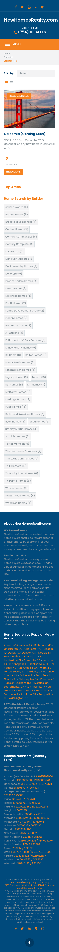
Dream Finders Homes (21, 281)
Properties (8, 57)
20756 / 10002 (28, 833)
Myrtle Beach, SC (14, 671)
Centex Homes (16, 229)
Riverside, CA (41, 683)
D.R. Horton (14, 251)
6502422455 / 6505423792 (32, 818)
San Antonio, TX (35, 686)
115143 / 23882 (31, 844)
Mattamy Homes (18, 392)
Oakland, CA (34, 671)
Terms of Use (16, 882)
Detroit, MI (44, 652)
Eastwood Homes (18, 296)
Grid (6, 82)
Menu (13, 44)
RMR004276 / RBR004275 (37, 840)
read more (13, 171)
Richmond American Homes (24, 414)
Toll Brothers (16, 466)
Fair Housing (44, 882)
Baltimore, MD (43, 645)
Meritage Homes (17, 399)
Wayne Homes (16, 488)
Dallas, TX (14, 652)
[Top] (29, 942)
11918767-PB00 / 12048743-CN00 (31, 852)
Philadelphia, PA (28, 679)
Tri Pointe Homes (18, 481)
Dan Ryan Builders (18, 259)
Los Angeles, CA (28, 668)
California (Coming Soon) (24, 134)
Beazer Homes (16, 214)
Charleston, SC (13, 649)
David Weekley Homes (21, 266)
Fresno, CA (30, 656)
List (11, 82)
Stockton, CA (28, 694)
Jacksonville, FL (39, 664)
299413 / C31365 (32, 837)
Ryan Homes (15, 421)
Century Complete (19, 244)
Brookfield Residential (21, 222)
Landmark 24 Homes (20, 370)
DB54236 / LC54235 (24, 799)
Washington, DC (18, 698)
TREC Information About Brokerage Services (36, 886)
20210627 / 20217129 (29, 825)
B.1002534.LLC (22, 829)
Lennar (39, 377)
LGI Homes (14, 384)
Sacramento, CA (14, 686)
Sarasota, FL (43, 690)
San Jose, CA (26, 690)
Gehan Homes (16, 318)
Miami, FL (45, 668)
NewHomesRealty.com (31, 20)
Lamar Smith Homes (20, 362)
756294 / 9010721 (22, 848)
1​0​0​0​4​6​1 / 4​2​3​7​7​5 (34, 814)
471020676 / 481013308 (26, 803)
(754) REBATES (32, 32)
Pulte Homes (15, 407)
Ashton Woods (16, 207)
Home (7, 53)
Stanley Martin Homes (21, 429)
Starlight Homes (17, 436)
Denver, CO (29, 652)
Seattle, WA (11, 694)
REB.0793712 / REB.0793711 (36, 784)
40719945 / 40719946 (31, 822)
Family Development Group (24, 310)
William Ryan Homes (20, 495)
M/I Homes (36, 384)
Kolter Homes (36, 355)
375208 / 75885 (13, 795)
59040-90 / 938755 (29, 863)
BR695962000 (44, 776)
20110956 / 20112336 (31, 859)
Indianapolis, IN (18, 664)
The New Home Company (23, 451)
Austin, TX (26, 645)
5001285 (22, 810)
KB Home (13, 355)
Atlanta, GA (11, 645)
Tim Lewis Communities (21, 458)
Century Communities (21, 236)
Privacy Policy (29, 882)
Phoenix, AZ (47, 679)
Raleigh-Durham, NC (18, 683)
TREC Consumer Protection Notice (21, 885)
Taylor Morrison (17, 444)
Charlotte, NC (32, 649)
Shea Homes (40, 421)
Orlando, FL (27, 675)
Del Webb (13, 273)
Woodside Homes (18, 503)
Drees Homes (15, 288)
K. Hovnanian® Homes (20, 347)
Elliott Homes (15, 303)
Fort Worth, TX (13, 656)
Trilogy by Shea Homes (21, 473)
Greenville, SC (31, 660)
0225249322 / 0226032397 (30, 856)
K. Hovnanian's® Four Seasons (25, 340)
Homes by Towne (18, 325)
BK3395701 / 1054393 (26, 788)
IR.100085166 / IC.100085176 (33, 780)
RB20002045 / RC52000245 (31, 806)
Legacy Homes (16, 377)
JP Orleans (14, 333)
